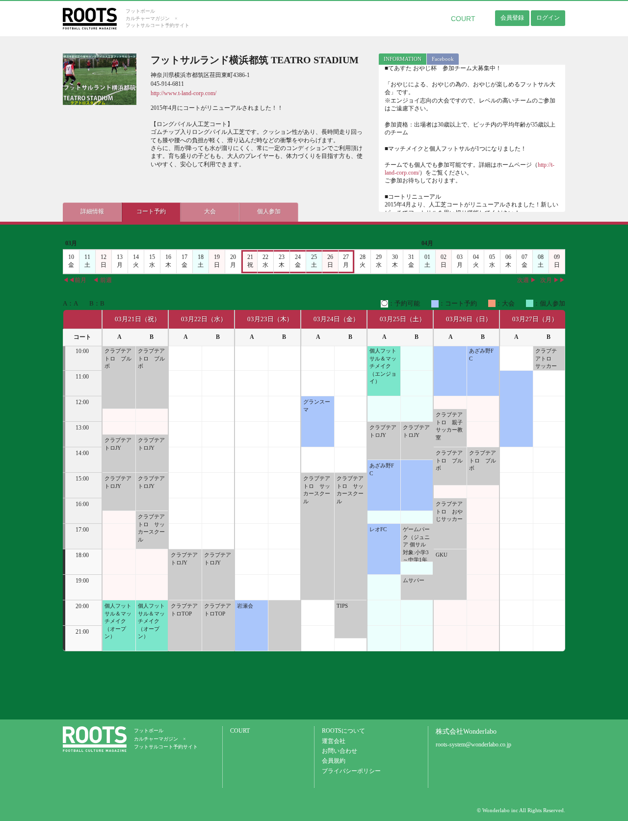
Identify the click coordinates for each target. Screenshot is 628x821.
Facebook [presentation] (443, 59)
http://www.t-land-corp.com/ (183, 93)
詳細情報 (92, 211)
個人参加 (269, 211)
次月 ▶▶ (552, 280)
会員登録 (512, 17)
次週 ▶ (526, 280)
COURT (463, 19)
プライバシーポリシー (351, 771)
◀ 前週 (102, 280)
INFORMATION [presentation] (402, 59)
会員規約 (333, 761)
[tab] (402, 59)
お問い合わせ (339, 751)
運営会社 (333, 741)
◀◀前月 (74, 280)
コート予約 (151, 211)
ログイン (548, 17)
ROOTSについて (343, 731)
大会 (210, 211)
